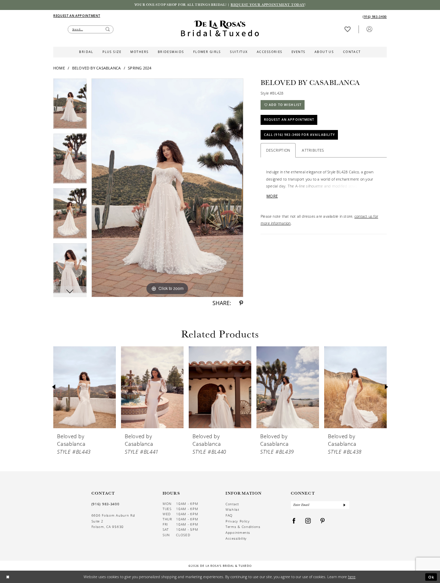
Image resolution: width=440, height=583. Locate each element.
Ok (431, 576)
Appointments (238, 532)
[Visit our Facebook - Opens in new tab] (294, 521)
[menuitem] (136, 16)
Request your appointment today (268, 4)
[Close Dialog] (7, 577)
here (351, 576)
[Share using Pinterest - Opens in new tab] (241, 303)
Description (278, 150)
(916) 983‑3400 (105, 503)
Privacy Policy (238, 521)
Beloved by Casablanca (96, 68)
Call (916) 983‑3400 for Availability (299, 134)
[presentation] (84, 387)
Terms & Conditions (243, 526)
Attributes (313, 150)
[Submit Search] (107, 29)
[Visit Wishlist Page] (347, 29)
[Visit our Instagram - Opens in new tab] (308, 521)
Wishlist (232, 509)
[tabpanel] (70, 105)
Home (59, 68)
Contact (232, 503)
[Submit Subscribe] (344, 505)
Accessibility (236, 538)
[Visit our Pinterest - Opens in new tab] (322, 521)
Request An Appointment (289, 119)
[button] (369, 29)
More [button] (272, 196)
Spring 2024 (140, 68)
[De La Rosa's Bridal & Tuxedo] (220, 28)
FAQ (229, 515)
